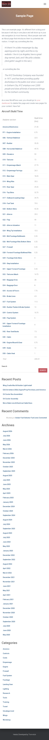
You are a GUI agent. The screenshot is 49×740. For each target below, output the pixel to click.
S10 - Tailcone (8, 160)
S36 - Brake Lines (9, 296)
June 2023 (7, 542)
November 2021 (9, 582)
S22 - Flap (6, 220)
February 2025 (8, 498)
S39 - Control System (10, 313)
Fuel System (7, 675)
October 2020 (8, 617)
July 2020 (6, 626)
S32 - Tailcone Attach (10, 274)
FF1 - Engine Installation (12, 132)
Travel (5, 706)
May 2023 (6, 546)
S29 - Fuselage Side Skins (12, 258)
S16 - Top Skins (8, 192)
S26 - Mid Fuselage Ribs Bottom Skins (17, 242)
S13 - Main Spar (8, 176)
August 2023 (7, 533)
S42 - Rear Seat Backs (11, 331)
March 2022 (7, 573)
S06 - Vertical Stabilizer (11, 138)
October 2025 (8, 467)
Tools (5, 698)
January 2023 (8, 551)
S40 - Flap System (9, 318)
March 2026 (7, 449)
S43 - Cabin (7, 337)
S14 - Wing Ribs (8, 181)
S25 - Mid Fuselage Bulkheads (14, 236)
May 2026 (6, 444)
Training (6, 702)
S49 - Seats (7, 348)
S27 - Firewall (8, 247)
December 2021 (9, 577)
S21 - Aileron (7, 214)
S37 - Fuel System (9, 302)
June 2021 (7, 586)
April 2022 (6, 568)
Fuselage (6, 680)
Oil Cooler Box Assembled (12, 394)
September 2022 (9, 559)
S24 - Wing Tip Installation (12, 231)
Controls (6, 653)
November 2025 (9, 462)
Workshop (6, 720)
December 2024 (9, 506)
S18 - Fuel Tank (8, 203)
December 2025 (9, 458)
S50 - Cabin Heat (9, 353)
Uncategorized (8, 711)
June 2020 (7, 630)
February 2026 (8, 453)
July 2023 (6, 537)
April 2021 (6, 595)
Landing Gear (8, 684)
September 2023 (9, 529)
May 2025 (6, 489)
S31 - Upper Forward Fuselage (14, 269)
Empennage (7, 662)
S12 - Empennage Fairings (12, 171)
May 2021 (6, 590)
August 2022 (7, 564)
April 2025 (6, 493)
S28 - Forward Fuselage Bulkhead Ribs (17, 252)
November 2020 (9, 613)
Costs (5, 658)
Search (4, 366)
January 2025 (8, 502)
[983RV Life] (7, 4)
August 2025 (7, 475)
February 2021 (8, 599)
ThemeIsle (32, 734)
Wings (5, 715)
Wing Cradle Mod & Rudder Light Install (17, 385)
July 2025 (6, 480)
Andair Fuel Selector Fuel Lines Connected (31, 418)
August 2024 (7, 520)
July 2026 (6, 436)
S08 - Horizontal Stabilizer (12, 149)
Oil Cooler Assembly (10, 399)
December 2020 (9, 608)
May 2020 (6, 635)
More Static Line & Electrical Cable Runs (17, 403)
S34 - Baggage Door (10, 285)
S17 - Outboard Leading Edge (13, 198)
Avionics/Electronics (10, 127)
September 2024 (9, 515)
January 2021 (8, 604)
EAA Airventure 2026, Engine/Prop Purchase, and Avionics (24, 390)
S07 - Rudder (7, 143)
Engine (5, 667)
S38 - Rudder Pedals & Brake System (16, 307)
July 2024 (6, 524)
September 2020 (9, 621)
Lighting (6, 689)
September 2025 (9, 471)
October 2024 (8, 511)
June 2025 (7, 484)
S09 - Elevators (8, 154)
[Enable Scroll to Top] (44, 735)
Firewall (6, 671)
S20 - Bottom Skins (10, 209)
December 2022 (9, 555)
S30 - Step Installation (11, 263)
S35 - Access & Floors (11, 291)
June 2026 (7, 440)
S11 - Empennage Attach (12, 165)
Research (6, 693)
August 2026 (7, 431)
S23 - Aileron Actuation (11, 225)
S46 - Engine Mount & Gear (12, 342)
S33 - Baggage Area (10, 280)
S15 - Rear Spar (8, 187)
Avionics (6, 649)
